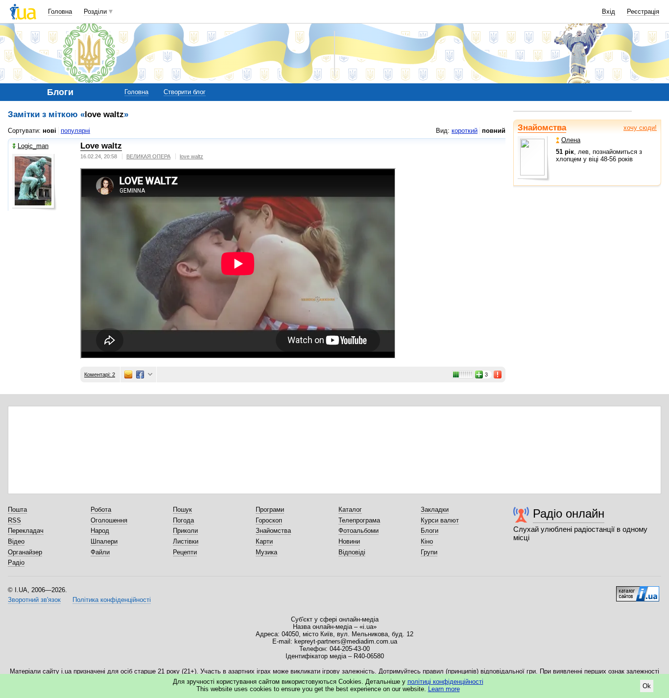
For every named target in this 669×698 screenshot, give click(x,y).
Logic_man (33, 146)
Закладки (435, 509)
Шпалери (104, 541)
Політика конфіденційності (111, 599)
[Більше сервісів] (150, 375)
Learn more (444, 689)
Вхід (608, 11)
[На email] (128, 374)
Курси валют (440, 520)
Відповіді (351, 552)
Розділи (95, 11)
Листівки (185, 541)
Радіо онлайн (568, 513)
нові (49, 130)
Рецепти (185, 552)
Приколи (185, 530)
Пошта (17, 509)
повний (493, 130)
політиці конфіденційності (445, 681)
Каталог (350, 509)
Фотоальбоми (358, 530)
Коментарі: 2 (99, 374)
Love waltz (101, 145)
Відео (16, 541)
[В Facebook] (140, 374)
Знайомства (542, 127)
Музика (266, 552)
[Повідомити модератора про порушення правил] (498, 374)
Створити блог (185, 92)
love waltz (191, 156)
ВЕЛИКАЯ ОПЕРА (148, 156)
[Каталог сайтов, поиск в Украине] (637, 590)
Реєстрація (643, 11)
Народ (100, 530)
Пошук (182, 509)
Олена (570, 140)
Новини (349, 541)
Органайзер (25, 552)
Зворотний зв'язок (34, 599)
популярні (75, 130)
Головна (60, 11)
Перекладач (26, 530)
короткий (465, 130)
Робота (101, 509)
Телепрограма (359, 520)
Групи (429, 552)
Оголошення (109, 520)
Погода (183, 520)
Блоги (429, 530)
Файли (100, 552)
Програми (270, 509)
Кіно (427, 541)
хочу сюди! (640, 127)
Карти (264, 541)
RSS (14, 520)
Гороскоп (269, 520)
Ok (647, 686)
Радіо (16, 562)
